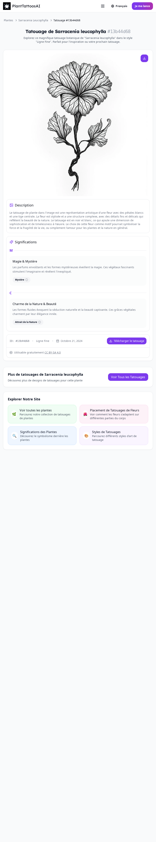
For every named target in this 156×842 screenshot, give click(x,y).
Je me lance (142, 6)
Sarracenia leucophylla (33, 20)
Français (121, 6)
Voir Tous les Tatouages (128, 377)
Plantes (8, 20)
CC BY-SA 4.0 (53, 352)
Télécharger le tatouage (129, 341)
